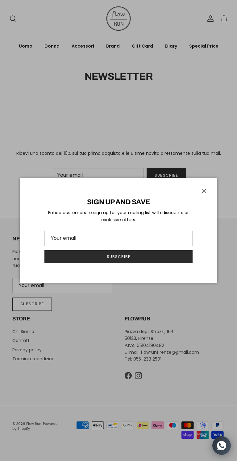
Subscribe (118, 256)
